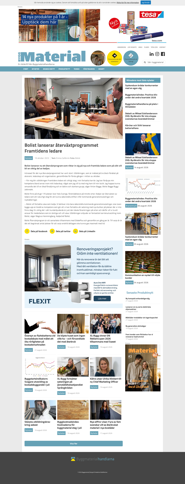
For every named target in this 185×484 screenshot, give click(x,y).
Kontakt (162, 47)
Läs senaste (132, 47)
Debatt (101, 69)
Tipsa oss (154, 47)
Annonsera (121, 47)
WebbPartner (103, 472)
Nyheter (35, 69)
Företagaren (89, 69)
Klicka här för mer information (128, 2)
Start (25, 69)
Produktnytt (64, 69)
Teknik (76, 69)
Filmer (146, 47)
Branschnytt (49, 69)
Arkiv (140, 47)
